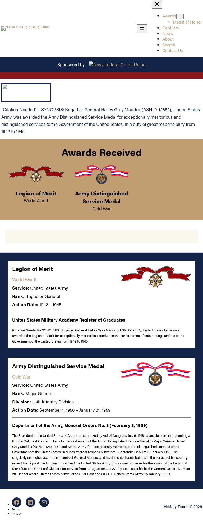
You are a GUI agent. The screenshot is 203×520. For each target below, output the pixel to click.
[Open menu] (142, 28)
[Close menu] (157, 4)
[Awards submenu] (180, 16)
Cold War (102, 208)
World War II (36, 200)
